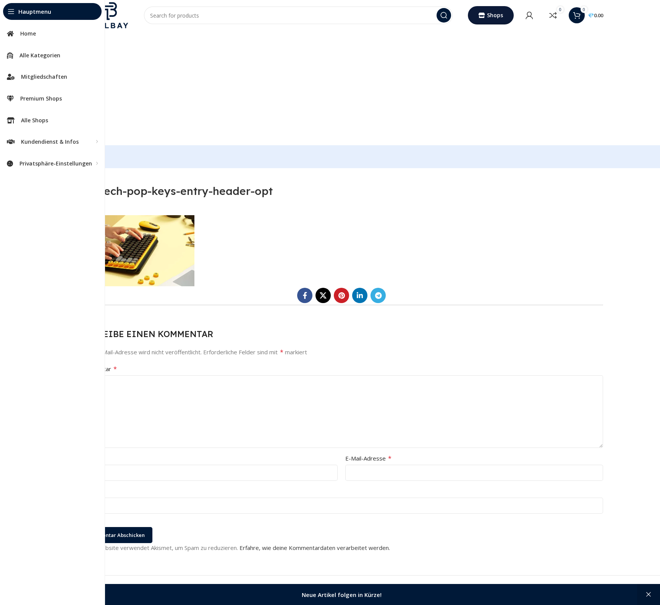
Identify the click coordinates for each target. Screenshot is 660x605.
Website (91, 491)
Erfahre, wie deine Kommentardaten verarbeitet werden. (314, 547)
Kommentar (98, 369)
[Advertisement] (341, 87)
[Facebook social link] (304, 295)
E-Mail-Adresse (368, 458)
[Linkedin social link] (359, 295)
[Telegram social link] (378, 295)
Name (90, 458)
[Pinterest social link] (341, 295)
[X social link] (323, 295)
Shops (495, 15)
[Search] (444, 15)
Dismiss (648, 594)
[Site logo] (108, 14)
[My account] (529, 15)
